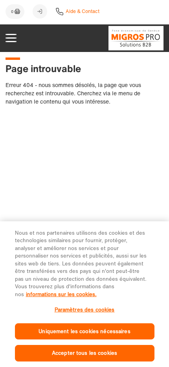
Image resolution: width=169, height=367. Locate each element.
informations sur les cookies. (61, 294)
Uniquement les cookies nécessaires (84, 331)
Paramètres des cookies (85, 309)
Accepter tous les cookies (84, 353)
